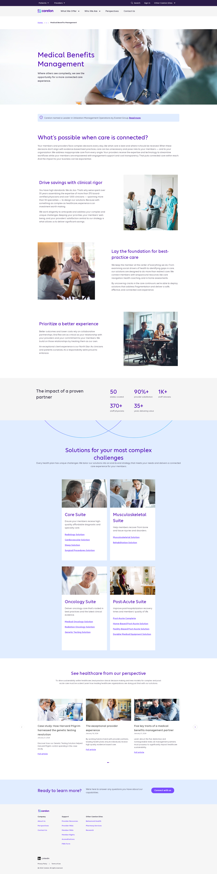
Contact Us (129, 11)
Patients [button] (42, 3)
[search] (135, 3)
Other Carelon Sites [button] (163, 3)
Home (40, 23)
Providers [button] (58, 3)
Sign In (147, 3)
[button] (46, 23)
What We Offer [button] (69, 11)
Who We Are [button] (91, 11)
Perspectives (112, 11)
